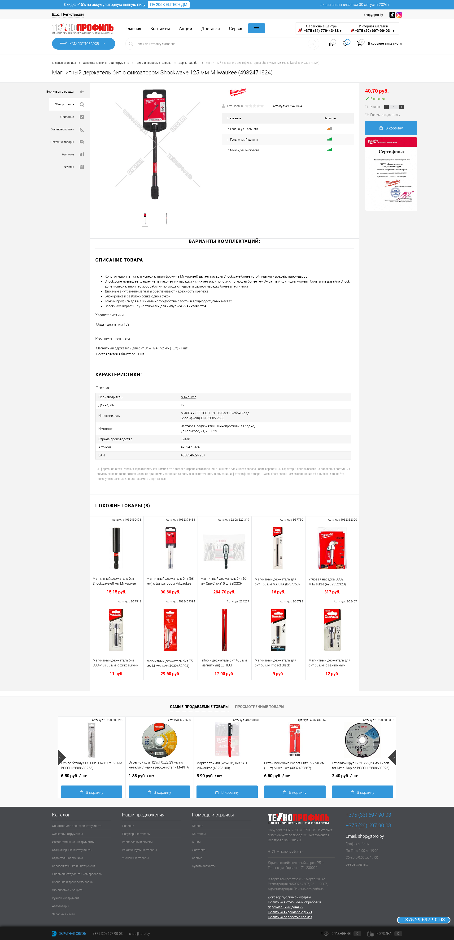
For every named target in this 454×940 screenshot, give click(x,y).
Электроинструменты (67, 834)
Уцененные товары (135, 858)
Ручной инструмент (65, 898)
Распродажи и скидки (137, 842)
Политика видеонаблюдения (290, 912)
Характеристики (62, 129)
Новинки (128, 826)
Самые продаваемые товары (199, 706)
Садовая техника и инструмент (73, 866)
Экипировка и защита (67, 890)
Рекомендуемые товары (139, 850)
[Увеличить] (155, 144)
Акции (185, 28)
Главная (133, 28)
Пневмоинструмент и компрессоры (77, 874)
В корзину (394, 128)
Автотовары (60, 906)
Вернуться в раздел (60, 91)
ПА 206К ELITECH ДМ (168, 4)
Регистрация (73, 14)
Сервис (236, 28)
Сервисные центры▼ (322, 28)
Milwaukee (188, 397)
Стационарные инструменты (72, 850)
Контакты (160, 28)
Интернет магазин (375, 28)
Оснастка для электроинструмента (76, 826)
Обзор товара (64, 104)
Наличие (68, 154)
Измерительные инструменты (73, 842)
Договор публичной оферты (289, 897)
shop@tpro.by (371, 836)
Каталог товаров (85, 44)
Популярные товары (136, 834)
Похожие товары (62, 142)
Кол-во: (376, 106)
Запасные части (63, 914)
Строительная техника (67, 858)
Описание (67, 117)
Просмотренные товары (259, 706)
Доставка (210, 28)
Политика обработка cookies (290, 917)
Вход (56, 14)
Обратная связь (72, 934)
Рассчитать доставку (385, 114)
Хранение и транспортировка (72, 882)
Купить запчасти (203, 866)
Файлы (69, 167)
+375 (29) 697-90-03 (108, 934)
